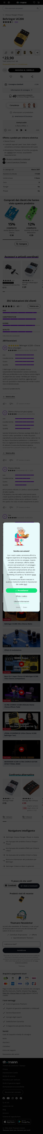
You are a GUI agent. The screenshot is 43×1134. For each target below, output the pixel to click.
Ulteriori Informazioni (21, 601)
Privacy (25, 607)
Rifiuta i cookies (21, 596)
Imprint (18, 607)
